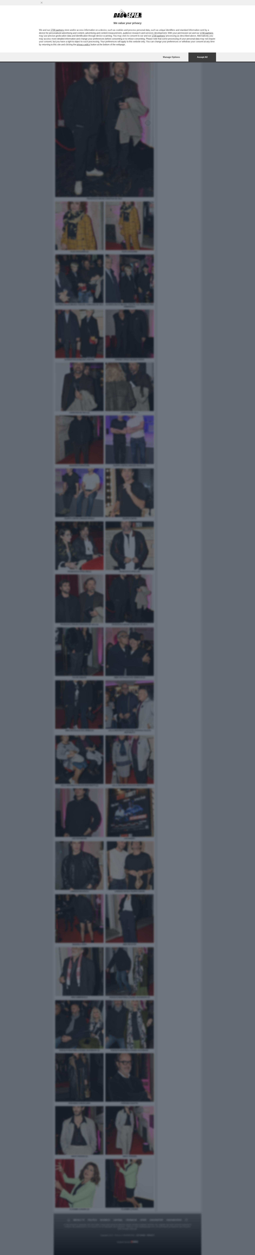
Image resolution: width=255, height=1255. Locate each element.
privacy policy (83, 44)
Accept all (202, 57)
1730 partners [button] (57, 30)
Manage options (171, 57)
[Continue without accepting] (41, 2)
